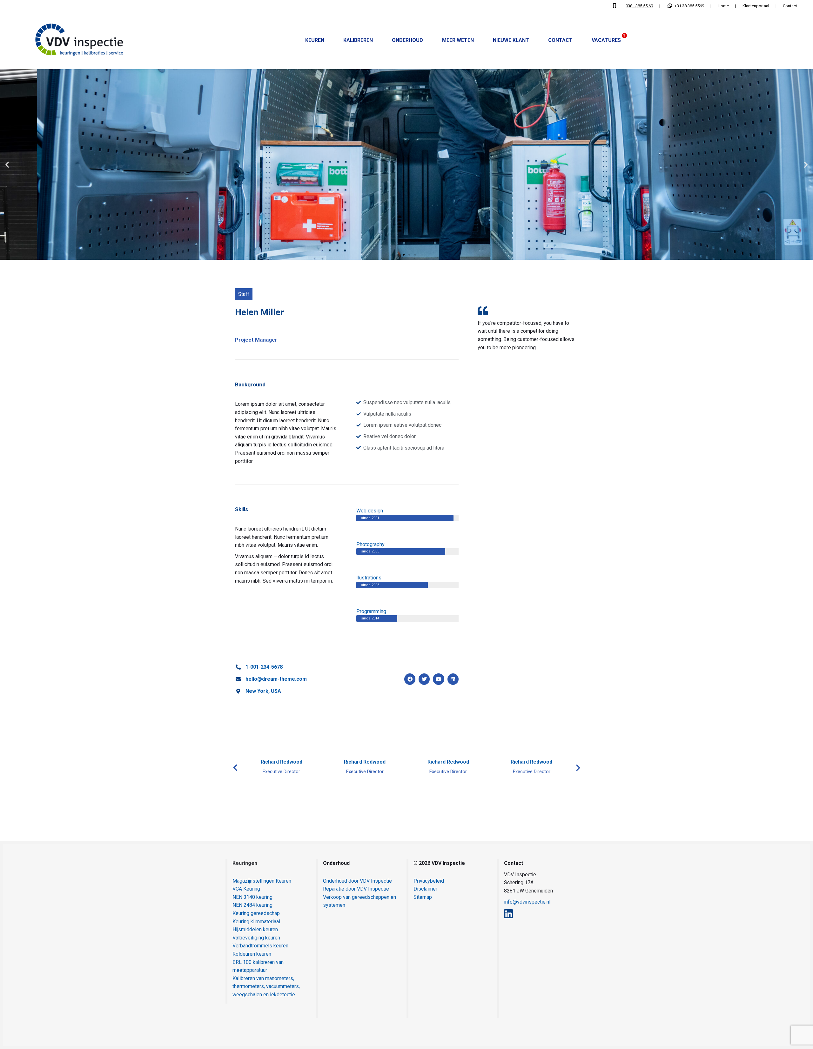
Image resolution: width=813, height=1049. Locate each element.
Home (723, 5)
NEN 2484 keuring (252, 905)
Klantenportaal (755, 5)
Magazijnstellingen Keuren (261, 881)
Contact (790, 5)
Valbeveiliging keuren (256, 938)
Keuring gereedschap (256, 913)
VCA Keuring (246, 889)
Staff (243, 294)
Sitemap (422, 897)
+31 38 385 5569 (689, 5)
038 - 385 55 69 (639, 5)
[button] (7, 164)
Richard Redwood (281, 762)
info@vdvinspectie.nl (527, 902)
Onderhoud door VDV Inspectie (357, 881)
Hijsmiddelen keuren (255, 929)
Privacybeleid (428, 881)
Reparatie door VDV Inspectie (356, 889)
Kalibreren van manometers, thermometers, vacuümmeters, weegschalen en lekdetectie (266, 986)
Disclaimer (425, 889)
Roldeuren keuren (251, 954)
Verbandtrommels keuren (260, 946)
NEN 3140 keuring (252, 897)
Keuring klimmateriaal (256, 922)
